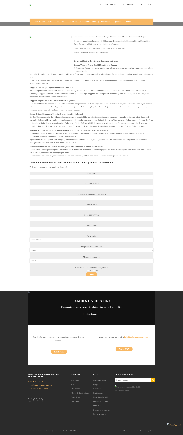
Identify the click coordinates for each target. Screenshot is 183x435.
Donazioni (97, 389)
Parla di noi (75, 397)
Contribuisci (98, 393)
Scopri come (92, 314)
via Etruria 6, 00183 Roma (38, 388)
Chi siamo (75, 380)
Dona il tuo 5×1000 (100, 397)
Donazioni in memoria (101, 410)
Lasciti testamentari (100, 414)
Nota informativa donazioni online (133, 431)
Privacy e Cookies (150, 431)
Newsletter (75, 389)
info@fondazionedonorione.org (40, 385)
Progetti (96, 384)
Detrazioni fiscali (99, 380)
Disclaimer (75, 401)
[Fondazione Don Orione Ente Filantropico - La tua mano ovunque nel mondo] (36, 11)
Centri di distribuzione (80, 393)
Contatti (74, 384)
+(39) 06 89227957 (35, 382)
